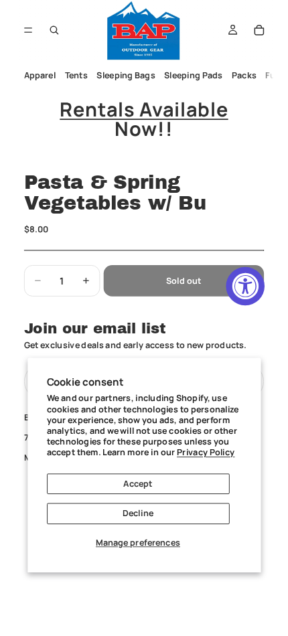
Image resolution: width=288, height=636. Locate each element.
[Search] (54, 30)
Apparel (39, 75)
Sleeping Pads (193, 75)
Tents (75, 75)
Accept (137, 483)
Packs (244, 75)
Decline (138, 513)
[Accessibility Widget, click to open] (245, 286)
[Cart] (259, 30)
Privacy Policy (205, 452)
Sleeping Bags (125, 75)
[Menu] (28, 30)
